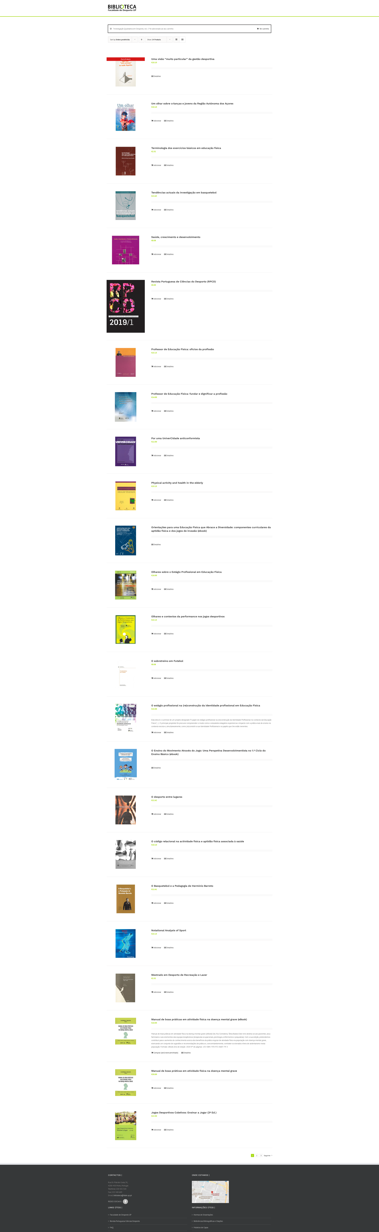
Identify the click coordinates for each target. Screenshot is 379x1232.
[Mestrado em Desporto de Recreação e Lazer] (126, 988)
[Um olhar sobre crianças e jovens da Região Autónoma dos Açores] (126, 116)
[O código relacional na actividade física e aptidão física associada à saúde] (126, 854)
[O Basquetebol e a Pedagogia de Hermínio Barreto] (126, 899)
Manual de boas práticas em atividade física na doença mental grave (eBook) (199, 1019)
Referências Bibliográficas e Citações (208, 1221)
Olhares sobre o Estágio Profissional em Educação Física (186, 571)
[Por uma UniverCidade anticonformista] (126, 451)
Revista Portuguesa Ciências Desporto (125, 1221)
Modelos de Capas (201, 1227)
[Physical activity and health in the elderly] (126, 496)
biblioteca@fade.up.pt (123, 1195)
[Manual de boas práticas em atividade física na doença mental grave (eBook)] (126, 1031)
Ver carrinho (264, 29)
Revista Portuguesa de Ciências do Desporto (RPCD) (183, 281)
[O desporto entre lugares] (126, 810)
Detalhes (157, 76)
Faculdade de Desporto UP (120, 1215)
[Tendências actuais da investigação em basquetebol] (126, 205)
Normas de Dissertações (203, 1215)
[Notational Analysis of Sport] (126, 943)
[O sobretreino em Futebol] (126, 674)
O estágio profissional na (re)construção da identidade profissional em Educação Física (205, 705)
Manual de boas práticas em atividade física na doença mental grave (194, 1070)
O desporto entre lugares (166, 796)
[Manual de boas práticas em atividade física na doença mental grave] (126, 1082)
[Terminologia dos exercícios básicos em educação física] (126, 161)
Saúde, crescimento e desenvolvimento (175, 237)
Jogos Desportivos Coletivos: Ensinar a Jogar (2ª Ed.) (183, 1112)
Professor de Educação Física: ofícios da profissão (182, 349)
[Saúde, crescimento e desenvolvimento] (126, 250)
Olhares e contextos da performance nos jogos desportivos (188, 616)
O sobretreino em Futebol (167, 660)
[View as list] (182, 39)
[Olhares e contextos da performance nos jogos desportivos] (126, 629)
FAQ (111, 1227)
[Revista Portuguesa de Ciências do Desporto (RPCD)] (126, 306)
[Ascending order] (141, 40)
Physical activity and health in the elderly (177, 482)
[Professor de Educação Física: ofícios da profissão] (126, 362)
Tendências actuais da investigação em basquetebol (183, 192)
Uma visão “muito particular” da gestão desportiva (182, 59)
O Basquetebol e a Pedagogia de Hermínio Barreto (182, 885)
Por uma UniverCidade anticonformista (175, 438)
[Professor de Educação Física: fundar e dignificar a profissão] (126, 407)
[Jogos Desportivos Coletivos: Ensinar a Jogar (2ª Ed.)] (126, 1125)
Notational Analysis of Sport (168, 930)
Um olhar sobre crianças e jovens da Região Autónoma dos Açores (192, 103)
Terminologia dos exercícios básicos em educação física (186, 148)
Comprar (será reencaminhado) (166, 1052)
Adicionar (157, 120)
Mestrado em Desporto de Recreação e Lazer (179, 974)
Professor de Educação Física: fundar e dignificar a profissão (189, 393)
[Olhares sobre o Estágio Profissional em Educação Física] (126, 585)
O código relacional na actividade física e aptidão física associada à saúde (197, 841)
